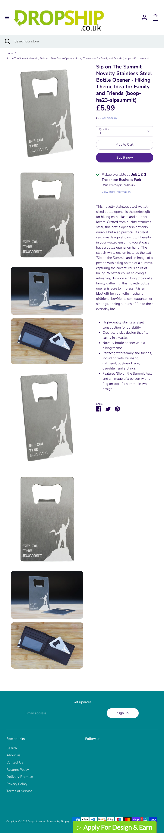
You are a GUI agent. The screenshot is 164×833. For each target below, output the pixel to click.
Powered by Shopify (58, 821)
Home (9, 53)
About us (13, 755)
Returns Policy (17, 769)
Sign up (123, 713)
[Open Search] (7, 41)
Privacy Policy (16, 784)
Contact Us (14, 762)
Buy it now (124, 157)
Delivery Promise (19, 776)
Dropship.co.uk (108, 118)
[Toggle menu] (7, 17)
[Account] (144, 15)
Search (11, 748)
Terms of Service (19, 791)
